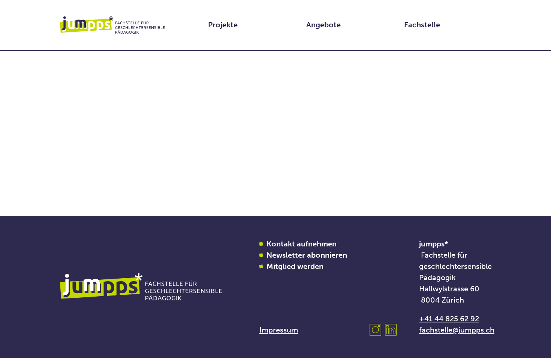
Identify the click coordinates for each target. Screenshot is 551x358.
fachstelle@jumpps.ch (456, 329)
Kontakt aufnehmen (302, 243)
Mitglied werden (295, 266)
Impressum (278, 329)
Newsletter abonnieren (307, 255)
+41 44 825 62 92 (449, 318)
